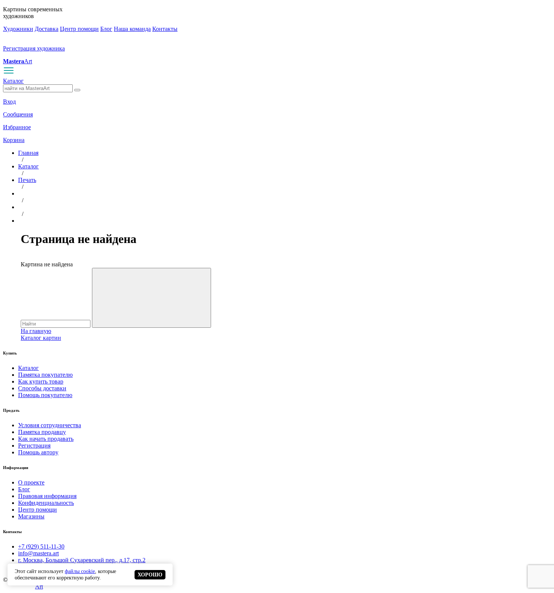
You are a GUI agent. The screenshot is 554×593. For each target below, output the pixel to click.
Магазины (31, 516)
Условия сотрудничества (49, 425)
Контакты (165, 29)
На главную (36, 331)
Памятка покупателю (45, 374)
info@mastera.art (38, 553)
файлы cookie (80, 571)
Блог (106, 29)
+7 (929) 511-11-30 (41, 546)
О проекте (31, 482)
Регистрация (34, 445)
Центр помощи (79, 29)
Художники (18, 29)
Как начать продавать (45, 439)
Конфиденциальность (46, 503)
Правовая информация (47, 496)
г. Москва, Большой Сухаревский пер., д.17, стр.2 (81, 560)
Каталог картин (41, 338)
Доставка (46, 29)
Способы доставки (42, 388)
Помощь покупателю (45, 395)
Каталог (13, 81)
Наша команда (132, 29)
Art (17, 61)
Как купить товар (40, 381)
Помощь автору (38, 452)
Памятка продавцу (42, 432)
